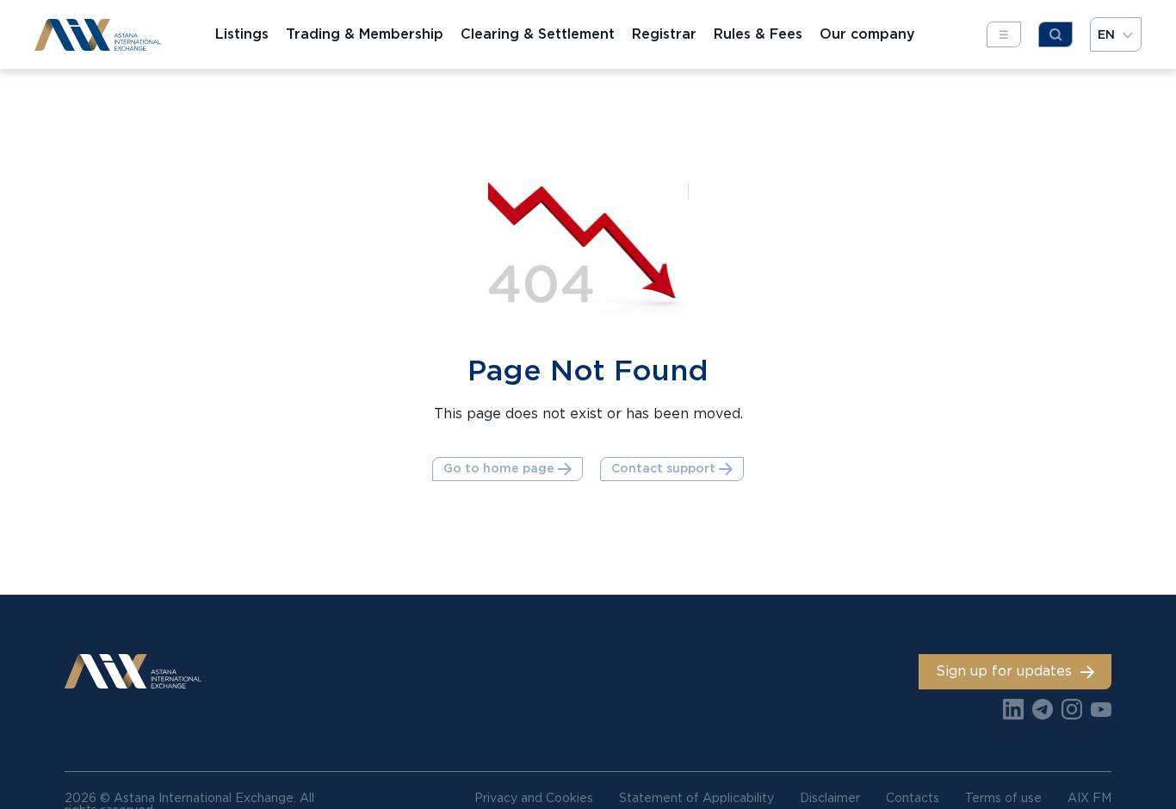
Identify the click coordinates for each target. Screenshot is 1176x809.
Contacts (912, 798)
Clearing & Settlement (538, 34)
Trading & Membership (364, 34)
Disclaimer (830, 798)
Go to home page (498, 468)
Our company (867, 34)
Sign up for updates (1004, 671)
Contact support (663, 468)
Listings (242, 34)
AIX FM (1089, 798)
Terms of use (1003, 798)
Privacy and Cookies (533, 798)
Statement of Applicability (696, 798)
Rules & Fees (758, 34)
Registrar (664, 34)
